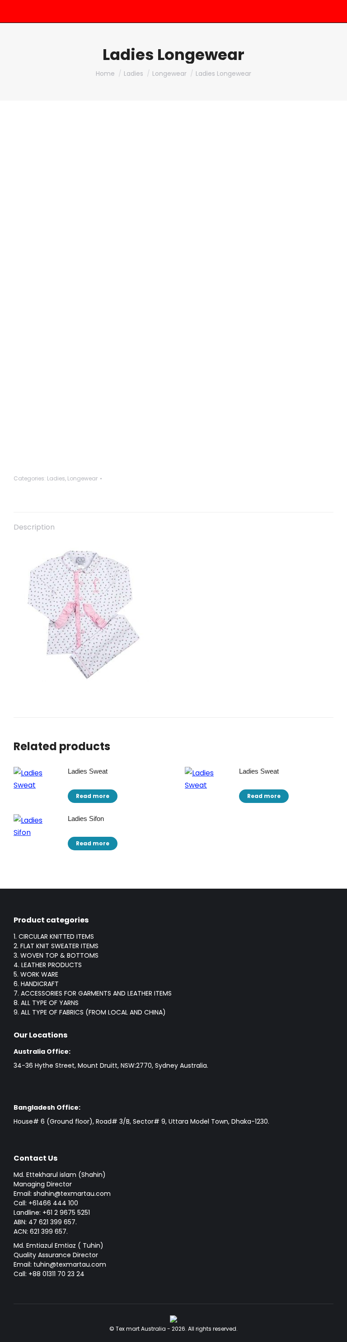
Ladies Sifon (86, 818)
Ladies (56, 478)
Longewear (82, 478)
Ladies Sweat (88, 771)
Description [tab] (34, 527)
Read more (92, 796)
